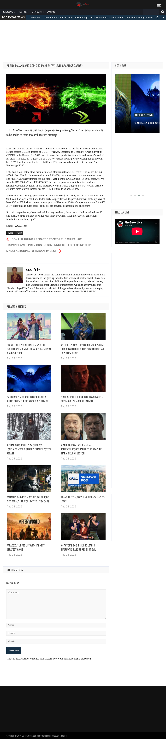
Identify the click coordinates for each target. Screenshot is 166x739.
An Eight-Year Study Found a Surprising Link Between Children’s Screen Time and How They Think (82, 349)
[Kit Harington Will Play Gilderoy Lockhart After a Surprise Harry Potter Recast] (29, 426)
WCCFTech (21, 225)
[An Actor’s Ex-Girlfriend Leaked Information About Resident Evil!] (83, 526)
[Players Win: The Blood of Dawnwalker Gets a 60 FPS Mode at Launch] (83, 378)
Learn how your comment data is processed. (68, 658)
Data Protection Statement (57, 735)
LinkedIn (37, 12)
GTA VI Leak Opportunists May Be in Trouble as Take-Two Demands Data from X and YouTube (29, 349)
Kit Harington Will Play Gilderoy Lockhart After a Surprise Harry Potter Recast (29, 449)
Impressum (41, 735)
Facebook (9, 12)
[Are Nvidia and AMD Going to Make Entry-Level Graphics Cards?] (56, 99)
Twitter (23, 12)
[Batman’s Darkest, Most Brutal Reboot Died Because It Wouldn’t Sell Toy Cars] (29, 478)
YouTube (50, 12)
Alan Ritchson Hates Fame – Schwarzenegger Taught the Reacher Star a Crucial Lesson (81, 449)
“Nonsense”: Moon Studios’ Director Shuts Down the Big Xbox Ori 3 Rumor (27, 399)
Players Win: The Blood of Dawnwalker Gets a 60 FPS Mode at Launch (82, 399)
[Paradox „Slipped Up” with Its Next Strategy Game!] (29, 526)
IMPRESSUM (87, 291)
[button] (131, 195)
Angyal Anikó (33, 269)
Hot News (120, 65)
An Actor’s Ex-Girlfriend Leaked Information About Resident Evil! (78, 547)
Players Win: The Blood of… (150, 122)
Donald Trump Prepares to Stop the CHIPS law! (47, 239)
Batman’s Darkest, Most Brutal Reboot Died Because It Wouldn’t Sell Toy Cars (28, 499)
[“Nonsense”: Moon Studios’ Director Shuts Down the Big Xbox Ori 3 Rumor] (29, 378)
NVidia (19, 233)
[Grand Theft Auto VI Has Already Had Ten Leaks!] (83, 478)
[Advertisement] (83, 32)
